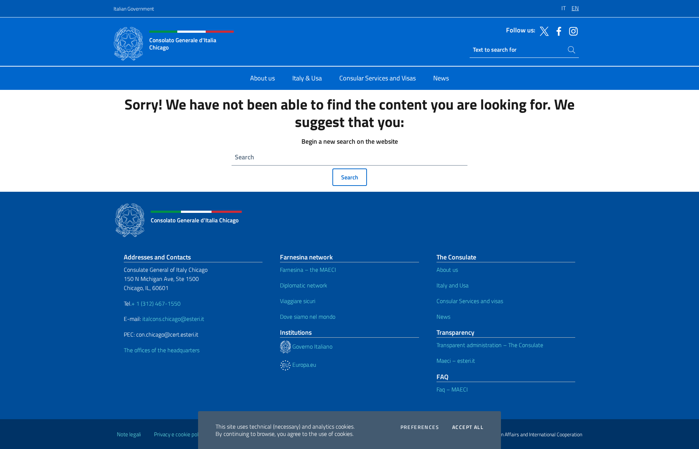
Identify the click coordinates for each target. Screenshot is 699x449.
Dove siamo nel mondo (307, 316)
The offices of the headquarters (162, 350)
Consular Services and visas (470, 301)
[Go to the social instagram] (571, 30)
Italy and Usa (453, 285)
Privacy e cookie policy (179, 434)
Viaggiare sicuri (297, 301)
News (443, 316)
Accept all (467, 427)
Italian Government (134, 8)
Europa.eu (303, 364)
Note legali (129, 434)
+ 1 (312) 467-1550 (156, 303)
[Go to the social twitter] (542, 30)
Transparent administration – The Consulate (490, 345)
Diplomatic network (303, 285)
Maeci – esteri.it (456, 360)
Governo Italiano (311, 346)
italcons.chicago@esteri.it (173, 318)
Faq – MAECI (452, 389)
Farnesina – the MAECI (308, 269)
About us (447, 269)
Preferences (419, 427)
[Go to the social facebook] (557, 30)
